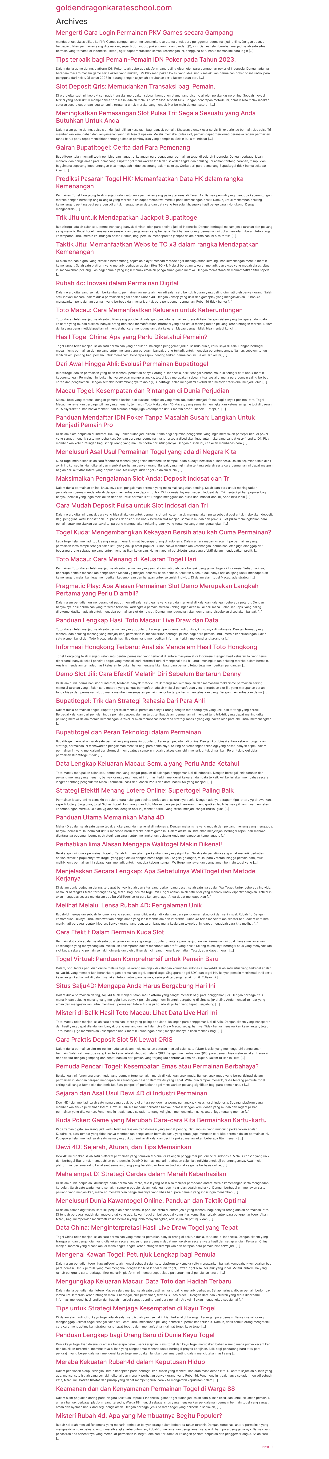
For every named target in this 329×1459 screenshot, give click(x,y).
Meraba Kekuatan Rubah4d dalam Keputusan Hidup (130, 1362)
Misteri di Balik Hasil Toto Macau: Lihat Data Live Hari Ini (136, 1012)
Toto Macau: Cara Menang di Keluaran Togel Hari (126, 559)
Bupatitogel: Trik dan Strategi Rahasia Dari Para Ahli (130, 700)
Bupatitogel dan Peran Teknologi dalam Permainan (128, 732)
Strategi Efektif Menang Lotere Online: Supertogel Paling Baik (145, 790)
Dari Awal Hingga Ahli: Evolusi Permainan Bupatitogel (132, 363)
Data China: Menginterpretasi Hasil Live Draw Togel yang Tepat (147, 1227)
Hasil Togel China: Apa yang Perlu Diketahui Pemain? (132, 337)
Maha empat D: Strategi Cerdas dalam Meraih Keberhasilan (141, 1174)
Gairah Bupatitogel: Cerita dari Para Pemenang (123, 147)
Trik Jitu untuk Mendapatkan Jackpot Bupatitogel (127, 217)
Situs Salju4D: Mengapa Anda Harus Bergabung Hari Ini (135, 985)
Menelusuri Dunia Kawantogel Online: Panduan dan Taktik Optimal (151, 1200)
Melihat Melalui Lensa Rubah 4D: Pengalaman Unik (129, 905)
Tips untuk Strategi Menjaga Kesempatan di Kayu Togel (136, 1308)
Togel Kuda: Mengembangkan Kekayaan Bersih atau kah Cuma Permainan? (163, 532)
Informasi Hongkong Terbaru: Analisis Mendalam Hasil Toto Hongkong (156, 647)
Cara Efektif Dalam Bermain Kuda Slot (110, 932)
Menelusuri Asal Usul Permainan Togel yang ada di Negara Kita (146, 451)
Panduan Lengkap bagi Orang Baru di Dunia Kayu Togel (135, 1335)
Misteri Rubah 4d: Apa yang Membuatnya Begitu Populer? (139, 1415)
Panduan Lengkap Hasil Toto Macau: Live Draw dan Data (137, 620)
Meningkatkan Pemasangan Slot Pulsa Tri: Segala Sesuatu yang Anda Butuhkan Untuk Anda (156, 116)
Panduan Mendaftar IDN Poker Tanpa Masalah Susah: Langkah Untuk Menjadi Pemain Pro (155, 421)
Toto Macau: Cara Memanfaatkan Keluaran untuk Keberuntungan (149, 310)
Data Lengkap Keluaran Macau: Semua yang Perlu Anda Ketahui (147, 763)
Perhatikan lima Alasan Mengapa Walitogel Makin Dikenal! (139, 844)
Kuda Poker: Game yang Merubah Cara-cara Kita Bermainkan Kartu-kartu (161, 1120)
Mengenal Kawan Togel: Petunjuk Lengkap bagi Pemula (136, 1254)
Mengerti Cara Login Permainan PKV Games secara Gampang (144, 32)
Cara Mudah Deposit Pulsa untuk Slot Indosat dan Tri (132, 505)
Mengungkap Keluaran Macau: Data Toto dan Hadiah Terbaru (144, 1281)
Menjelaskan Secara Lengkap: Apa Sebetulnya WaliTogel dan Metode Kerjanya (156, 874)
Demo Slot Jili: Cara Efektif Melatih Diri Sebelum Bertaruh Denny (148, 674)
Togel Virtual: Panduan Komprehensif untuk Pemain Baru (137, 959)
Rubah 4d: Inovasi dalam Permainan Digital (117, 283)
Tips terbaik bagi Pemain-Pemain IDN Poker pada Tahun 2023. (146, 59)
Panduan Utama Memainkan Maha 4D (110, 817)
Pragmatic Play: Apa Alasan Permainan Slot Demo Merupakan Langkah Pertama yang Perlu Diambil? (157, 589)
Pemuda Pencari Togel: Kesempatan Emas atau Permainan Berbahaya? (157, 1066)
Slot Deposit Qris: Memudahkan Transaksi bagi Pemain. (135, 86)
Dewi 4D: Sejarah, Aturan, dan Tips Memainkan (123, 1147)
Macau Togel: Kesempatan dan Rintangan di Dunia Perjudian (142, 390)
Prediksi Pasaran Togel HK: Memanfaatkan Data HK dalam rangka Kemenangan (150, 182)
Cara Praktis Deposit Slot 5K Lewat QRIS (114, 1039)
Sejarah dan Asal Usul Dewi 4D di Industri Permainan (131, 1093)
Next (267, 1447)
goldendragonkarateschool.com (114, 7)
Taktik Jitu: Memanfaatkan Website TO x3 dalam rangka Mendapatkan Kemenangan (157, 248)
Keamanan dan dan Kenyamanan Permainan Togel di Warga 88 (145, 1388)
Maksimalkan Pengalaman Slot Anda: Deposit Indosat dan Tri (143, 478)
